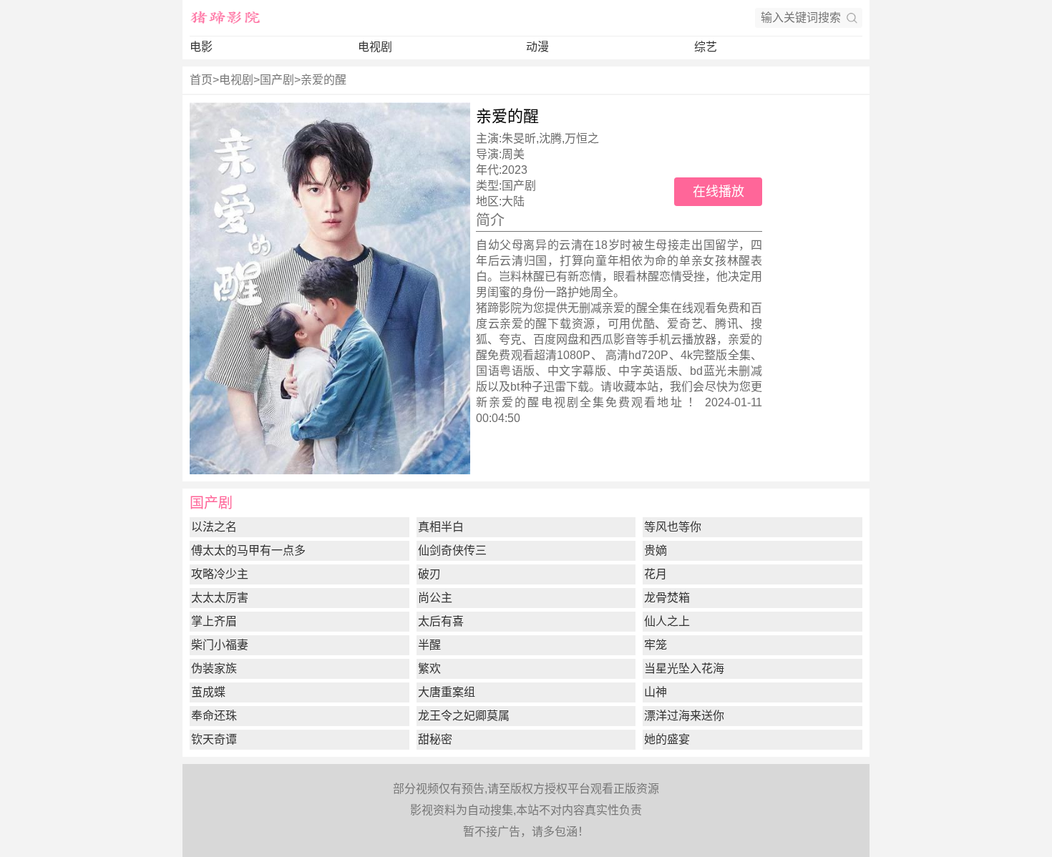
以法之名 (214, 527)
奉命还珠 (214, 716)
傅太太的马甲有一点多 (248, 550)
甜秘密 (435, 739)
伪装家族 (214, 668)
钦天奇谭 (214, 739)
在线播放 (718, 192)
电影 (201, 47)
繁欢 (429, 668)
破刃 (429, 574)
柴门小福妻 (219, 645)
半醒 (429, 645)
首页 (201, 80)
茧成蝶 (208, 692)
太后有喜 (441, 621)
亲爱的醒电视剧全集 (547, 402)
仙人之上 (667, 621)
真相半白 (441, 527)
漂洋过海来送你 (684, 716)
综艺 (705, 47)
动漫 (537, 47)
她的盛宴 (667, 739)
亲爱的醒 (323, 80)
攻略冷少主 (219, 574)
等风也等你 (672, 527)
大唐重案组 (446, 692)
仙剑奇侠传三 (452, 550)
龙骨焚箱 (667, 598)
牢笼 (655, 645)
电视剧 (375, 47)
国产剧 (277, 80)
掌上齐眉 (214, 621)
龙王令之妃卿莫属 (464, 716)
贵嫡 (655, 550)
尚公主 (435, 598)
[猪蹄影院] (225, 18)
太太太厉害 (219, 598)
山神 (655, 692)
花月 (655, 574)
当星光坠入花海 (684, 668)
